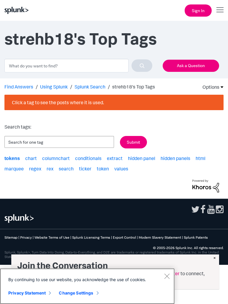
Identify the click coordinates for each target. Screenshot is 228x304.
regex (35, 169)
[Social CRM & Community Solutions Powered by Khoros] (205, 185)
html (200, 158)
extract (115, 158)
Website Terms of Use (51, 237)
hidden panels (175, 158)
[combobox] (78, 65)
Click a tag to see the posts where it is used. (58, 102)
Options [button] (209, 87)
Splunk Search (90, 87)
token (103, 169)
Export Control (124, 237)
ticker (85, 169)
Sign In (198, 10)
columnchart (56, 158)
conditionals (88, 158)
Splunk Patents (196, 237)
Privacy (26, 237)
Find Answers (18, 87)
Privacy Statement (27, 292)
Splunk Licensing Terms (91, 237)
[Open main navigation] (220, 9)
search (66, 169)
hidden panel (141, 158)
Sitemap (11, 237)
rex (50, 169)
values (121, 169)
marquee (14, 169)
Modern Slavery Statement (160, 237)
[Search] (142, 65)
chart (31, 158)
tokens (12, 158)
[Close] (167, 276)
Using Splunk (54, 87)
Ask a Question (191, 65)
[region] (87, 286)
